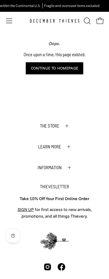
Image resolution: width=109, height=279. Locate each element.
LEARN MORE (49, 146)
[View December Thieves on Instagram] (47, 266)
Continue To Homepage (54, 68)
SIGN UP (26, 209)
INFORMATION (50, 167)
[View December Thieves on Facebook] (61, 266)
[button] (86, 21)
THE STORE (49, 125)
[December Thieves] (54, 21)
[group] (54, 5)
